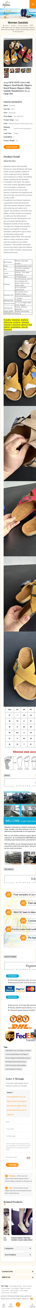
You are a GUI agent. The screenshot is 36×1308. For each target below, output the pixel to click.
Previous (4, 1221)
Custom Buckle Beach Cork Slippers (17, 1054)
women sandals (27, 1286)
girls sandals (5, 1290)
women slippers (6, 1288)
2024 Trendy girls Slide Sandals (16, 1065)
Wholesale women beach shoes (16, 1062)
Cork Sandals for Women (14, 1069)
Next (31, 1221)
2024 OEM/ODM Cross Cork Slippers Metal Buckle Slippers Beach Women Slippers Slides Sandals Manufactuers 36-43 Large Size (17, 1105)
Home (6, 25)
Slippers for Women (25, 1288)
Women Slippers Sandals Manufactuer (18, 1058)
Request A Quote (11, 147)
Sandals (13, 25)
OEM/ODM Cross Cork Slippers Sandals (18, 1050)
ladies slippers (24, 1290)
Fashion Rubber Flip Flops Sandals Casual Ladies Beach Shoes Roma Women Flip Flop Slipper (16, 1239)
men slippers (13, 1292)
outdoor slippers (14, 1290)
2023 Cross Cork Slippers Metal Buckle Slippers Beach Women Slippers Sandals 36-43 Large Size (18, 1178)
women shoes (5, 1292)
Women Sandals (23, 25)
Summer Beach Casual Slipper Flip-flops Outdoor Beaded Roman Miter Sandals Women (18, 1190)
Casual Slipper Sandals (15, 1286)
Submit (11, 1165)
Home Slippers (15, 1288)
